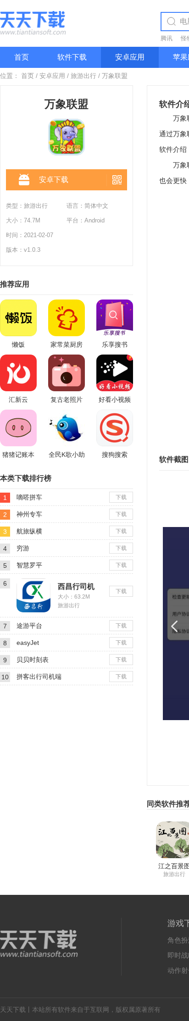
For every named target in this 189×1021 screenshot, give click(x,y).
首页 (21, 57)
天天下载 (13, 1009)
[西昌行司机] (33, 582)
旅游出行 (83, 75)
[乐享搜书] (114, 318)
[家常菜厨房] (66, 318)
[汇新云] (18, 373)
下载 (121, 497)
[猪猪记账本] (18, 428)
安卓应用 (130, 57)
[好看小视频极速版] (114, 373)
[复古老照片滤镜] (66, 373)
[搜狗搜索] (114, 428)
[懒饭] (18, 318)
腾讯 (166, 38)
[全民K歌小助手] (66, 428)
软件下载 (72, 57)
